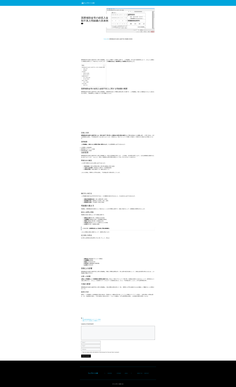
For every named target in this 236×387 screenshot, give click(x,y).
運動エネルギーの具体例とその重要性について (92, 320)
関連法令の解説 (86, 73)
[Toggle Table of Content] (103, 65)
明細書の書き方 (85, 76)
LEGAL (126, 373)
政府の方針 (85, 85)
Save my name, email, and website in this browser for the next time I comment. (100, 352)
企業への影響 (85, 82)
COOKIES (110, 373)
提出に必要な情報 (86, 77)
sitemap (119, 373)
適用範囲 (85, 70)
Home (105, 39)
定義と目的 (85, 68)
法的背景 (83, 71)
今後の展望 (84, 83)
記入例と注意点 (86, 79)
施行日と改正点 (86, 74)
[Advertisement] (118, 50)
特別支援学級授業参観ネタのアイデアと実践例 (92, 319)
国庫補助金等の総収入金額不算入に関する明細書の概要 (93, 67)
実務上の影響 (84, 80)
